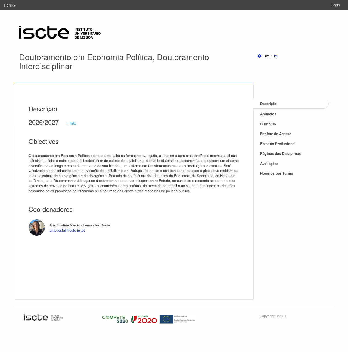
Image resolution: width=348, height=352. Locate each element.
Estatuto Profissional (278, 143)
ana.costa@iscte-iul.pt (67, 230)
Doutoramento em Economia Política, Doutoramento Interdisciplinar (114, 61)
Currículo (268, 123)
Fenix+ (10, 5)
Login (335, 4)
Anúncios (268, 113)
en (276, 56)
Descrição (268, 103)
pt (267, 56)
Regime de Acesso (275, 133)
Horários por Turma (276, 173)
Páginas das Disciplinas (280, 153)
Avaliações (269, 163)
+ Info (71, 123)
